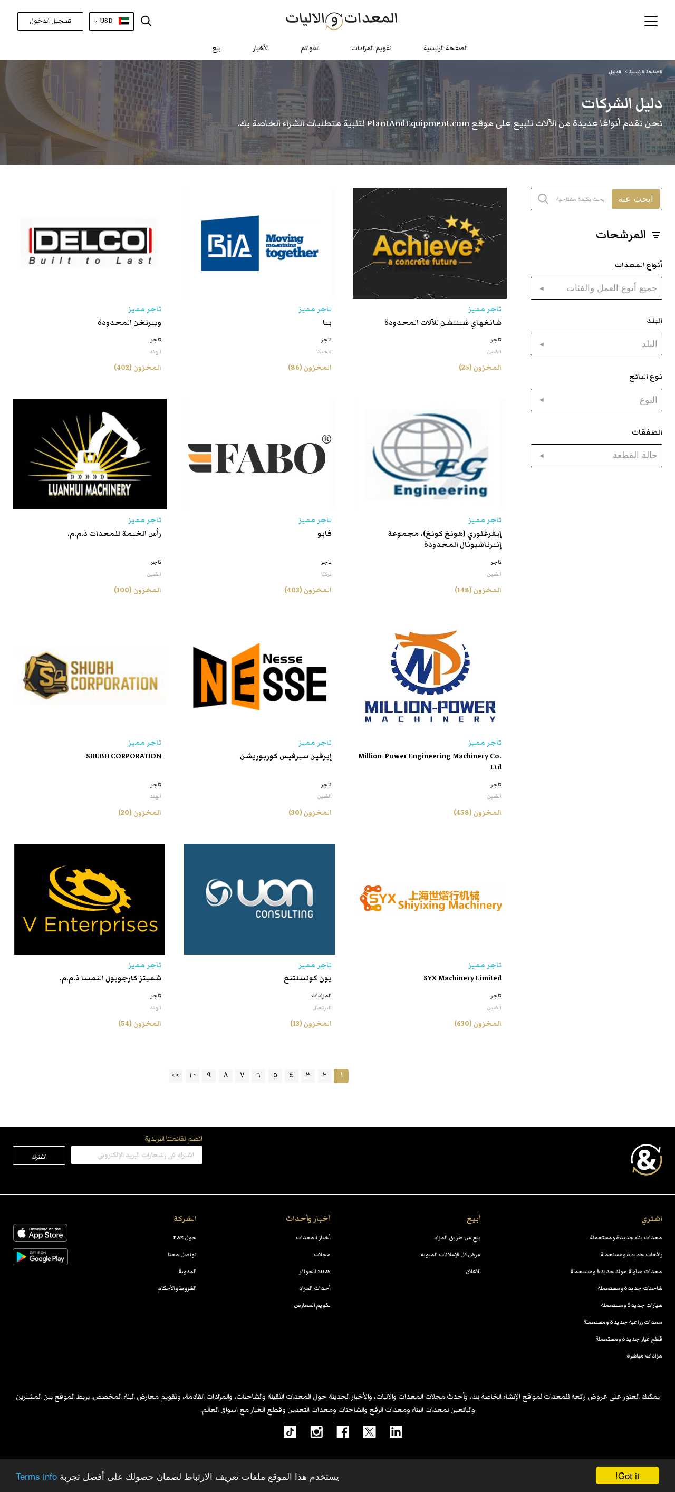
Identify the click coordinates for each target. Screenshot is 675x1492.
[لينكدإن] (389, 1431)
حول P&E (185, 1237)
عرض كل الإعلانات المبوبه (450, 1254)
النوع (649, 399)
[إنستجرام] (309, 1431)
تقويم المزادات (371, 48)
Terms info (36, 1476)
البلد (650, 344)
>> (175, 1075)
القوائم (310, 48)
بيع (217, 48)
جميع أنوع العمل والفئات (612, 288)
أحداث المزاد (315, 1288)
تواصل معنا (182, 1254)
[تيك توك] (284, 1431)
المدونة (187, 1271)
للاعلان (473, 1271)
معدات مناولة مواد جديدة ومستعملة (616, 1271)
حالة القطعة (635, 455)
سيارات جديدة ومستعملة (631, 1305)
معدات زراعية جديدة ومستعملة (622, 1321)
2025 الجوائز (315, 1271)
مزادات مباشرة (644, 1355)
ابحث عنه (635, 199)
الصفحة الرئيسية (445, 48)
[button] (651, 21)
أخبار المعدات (313, 1237)
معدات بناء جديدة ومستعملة (626, 1237)
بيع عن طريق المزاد (457, 1237)
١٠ (192, 1075)
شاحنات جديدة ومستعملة (629, 1288)
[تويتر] (362, 1431)
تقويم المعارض (312, 1305)
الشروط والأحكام (177, 1288)
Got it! (627, 1475)
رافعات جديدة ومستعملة (631, 1254)
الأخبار (261, 48)
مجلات (322, 1254)
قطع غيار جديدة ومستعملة (628, 1338)
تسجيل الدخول (50, 21)
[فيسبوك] (336, 1431)
